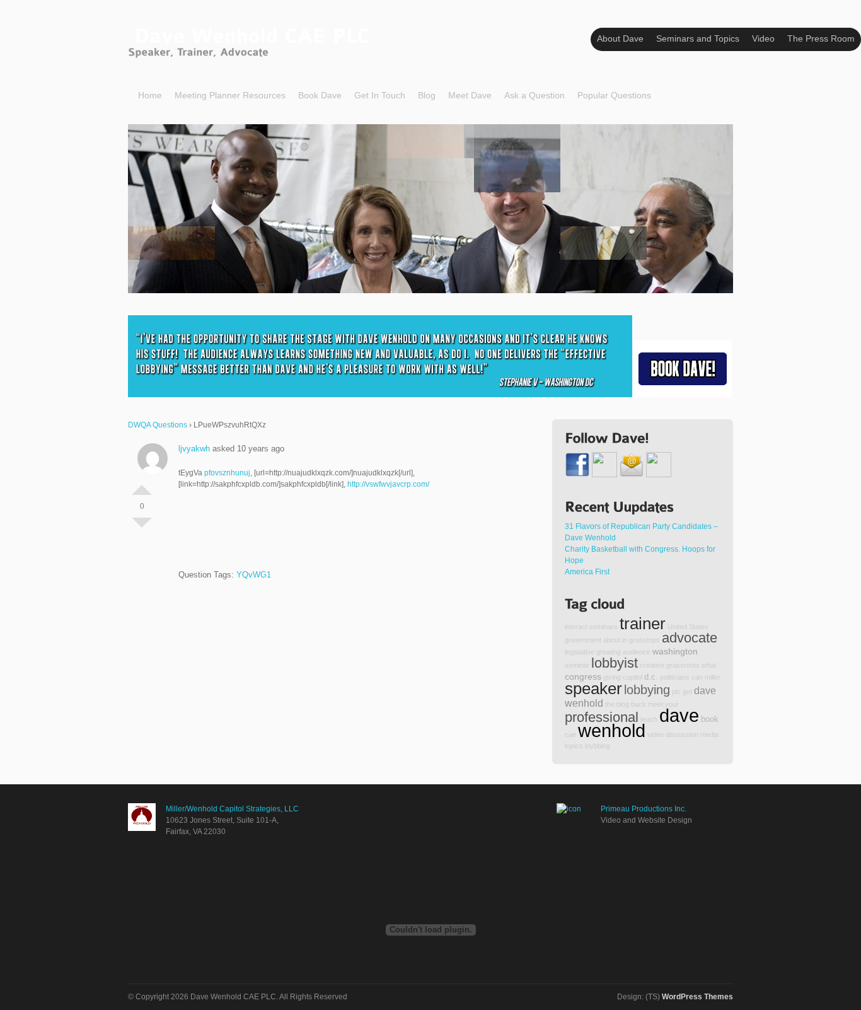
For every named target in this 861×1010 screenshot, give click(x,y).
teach (648, 719)
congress (583, 676)
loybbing (597, 746)
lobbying (647, 690)
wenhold (611, 730)
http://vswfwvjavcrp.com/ (388, 484)
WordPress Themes (697, 996)
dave (679, 715)
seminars (603, 626)
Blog (427, 95)
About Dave (620, 38)
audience (636, 652)
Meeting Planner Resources (230, 95)
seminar (577, 665)
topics (574, 746)
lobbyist (614, 663)
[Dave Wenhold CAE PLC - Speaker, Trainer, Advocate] (252, 40)
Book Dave (320, 95)
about (611, 640)
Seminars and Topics (697, 38)
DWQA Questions (157, 425)
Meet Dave (470, 95)
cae (570, 734)
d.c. (651, 677)
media (709, 734)
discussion (682, 734)
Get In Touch (379, 95)
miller (712, 677)
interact (576, 626)
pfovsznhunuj (227, 472)
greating (608, 652)
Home (150, 95)
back (638, 704)
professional (602, 717)
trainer (643, 623)
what (709, 665)
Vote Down (142, 528)
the (610, 704)
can (697, 677)
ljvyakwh (194, 448)
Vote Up (142, 485)
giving (612, 677)
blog (622, 704)
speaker (593, 688)
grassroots (683, 665)
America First (587, 571)
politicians (675, 677)
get (687, 691)
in (624, 640)
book (710, 719)
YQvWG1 (253, 574)
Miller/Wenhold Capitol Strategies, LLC (232, 808)
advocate (689, 638)
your (672, 704)
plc (676, 691)
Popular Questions (614, 95)
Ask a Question (534, 95)
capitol (632, 677)
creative (652, 665)
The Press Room (821, 38)
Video (763, 38)
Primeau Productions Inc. (643, 808)
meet (655, 704)
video (655, 734)
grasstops (644, 640)
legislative (579, 652)
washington (675, 651)
